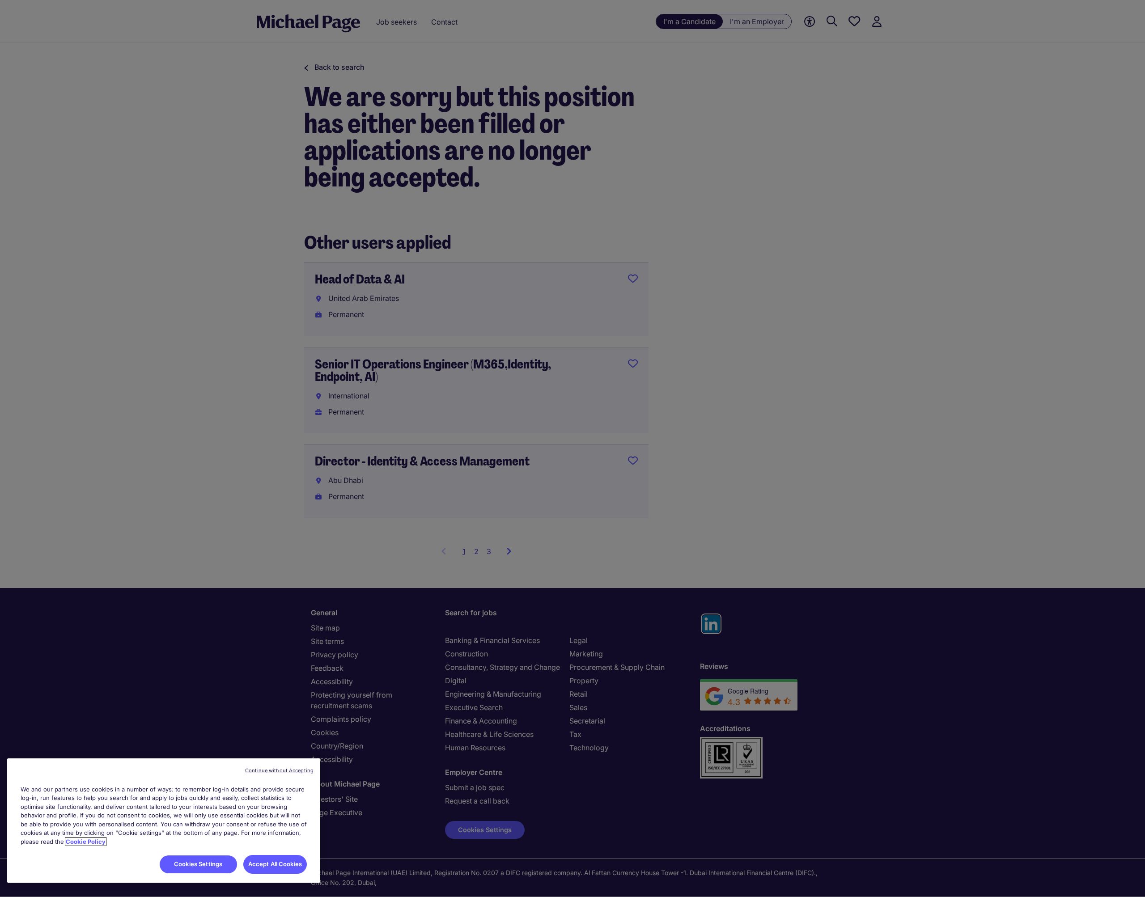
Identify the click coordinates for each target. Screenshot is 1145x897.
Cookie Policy (86, 841)
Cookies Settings (198, 863)
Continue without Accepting (279, 770)
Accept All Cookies (275, 863)
